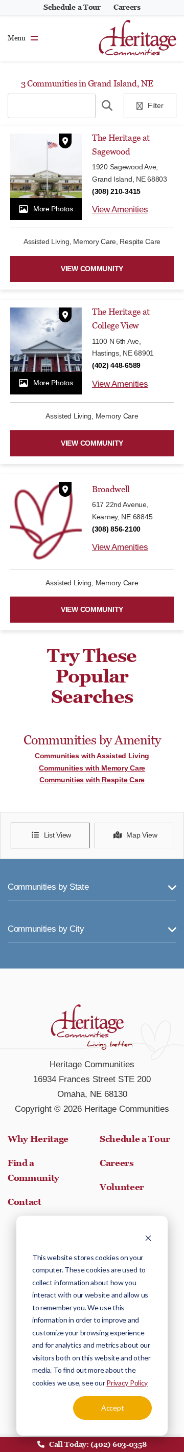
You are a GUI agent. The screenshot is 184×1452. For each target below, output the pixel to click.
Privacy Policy (127, 1382)
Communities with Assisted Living (92, 756)
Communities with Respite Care (92, 780)
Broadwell (111, 489)
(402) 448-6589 (116, 365)
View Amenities (120, 209)
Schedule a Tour (72, 7)
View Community (92, 269)
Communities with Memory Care (92, 768)
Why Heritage (38, 1139)
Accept (112, 1407)
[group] (46, 177)
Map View (141, 835)
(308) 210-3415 (116, 191)
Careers (127, 7)
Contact (24, 1202)
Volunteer (122, 1187)
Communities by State (48, 887)
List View (57, 835)
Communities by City (46, 929)
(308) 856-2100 (116, 529)
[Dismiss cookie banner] (148, 1237)
